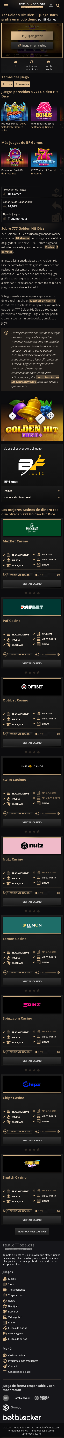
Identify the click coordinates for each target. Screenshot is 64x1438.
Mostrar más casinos (32, 1231)
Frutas (7, 84)
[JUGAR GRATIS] (14, 111)
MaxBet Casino (15, 541)
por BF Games (47, 19)
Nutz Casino (13, 859)
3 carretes (22, 84)
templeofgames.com (48, 1427)
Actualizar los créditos (32, 68)
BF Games (23, 238)
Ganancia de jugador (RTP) (18, 201)
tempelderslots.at (23, 1427)
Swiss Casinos (14, 780)
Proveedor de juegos (14, 189)
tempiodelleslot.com (42, 1430)
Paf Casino (11, 621)
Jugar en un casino (42, 301)
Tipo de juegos (11, 214)
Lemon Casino (14, 939)
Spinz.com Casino (17, 1018)
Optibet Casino (15, 700)
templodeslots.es (18, 1430)
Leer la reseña (48, 68)
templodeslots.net (32, 1433)
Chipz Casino (13, 1098)
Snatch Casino (14, 1177)
